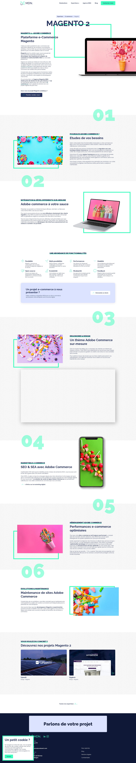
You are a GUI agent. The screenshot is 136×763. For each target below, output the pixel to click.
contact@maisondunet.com (38, 748)
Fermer (9, 756)
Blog (96, 3)
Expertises (74, 3)
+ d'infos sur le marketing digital (35, 484)
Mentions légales (86, 754)
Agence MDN (87, 3)
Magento (76, 16)
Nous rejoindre (85, 748)
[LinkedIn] (44, 736)
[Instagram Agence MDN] (47, 736)
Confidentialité (85, 757)
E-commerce (68, 16)
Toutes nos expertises (66, 704)
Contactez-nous (108, 3)
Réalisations (63, 3)
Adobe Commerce (27, 66)
